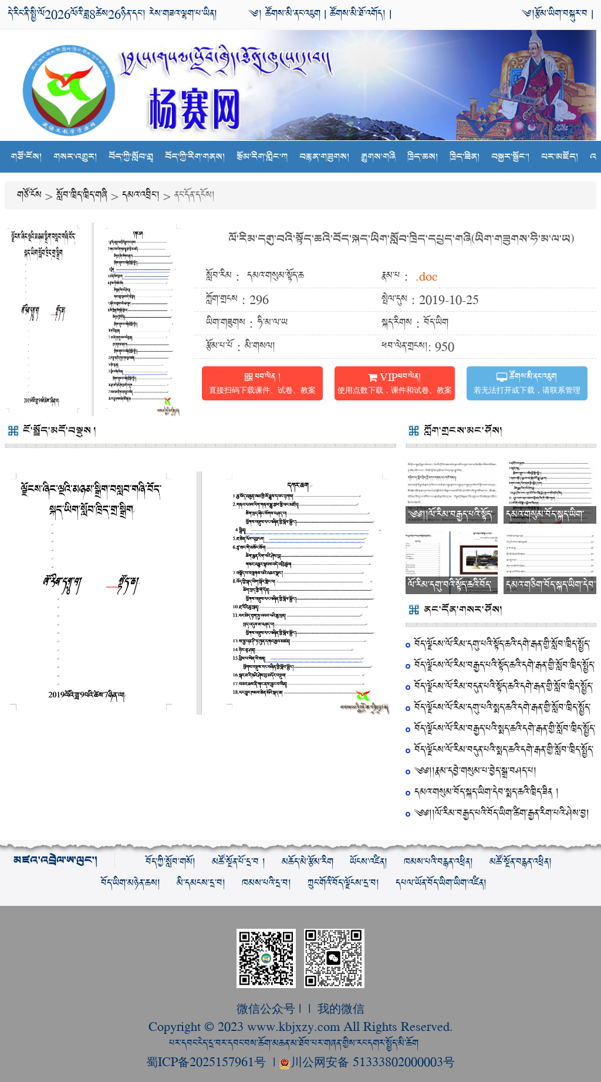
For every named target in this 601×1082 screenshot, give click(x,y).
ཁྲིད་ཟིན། (465, 156)
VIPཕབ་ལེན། (394, 384)
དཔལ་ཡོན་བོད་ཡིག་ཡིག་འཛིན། (441, 883)
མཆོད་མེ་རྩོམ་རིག (307, 862)
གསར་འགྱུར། (75, 156)
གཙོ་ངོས (29, 195)
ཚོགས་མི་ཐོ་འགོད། (358, 13)
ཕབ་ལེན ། (262, 384)
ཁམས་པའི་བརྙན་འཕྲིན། (438, 862)
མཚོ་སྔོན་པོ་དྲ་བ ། (238, 862)
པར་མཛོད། (559, 156)
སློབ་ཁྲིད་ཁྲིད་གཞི (81, 195)
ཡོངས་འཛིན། (368, 862)
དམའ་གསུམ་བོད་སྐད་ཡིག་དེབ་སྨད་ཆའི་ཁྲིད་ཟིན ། (486, 792)
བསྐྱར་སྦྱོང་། (510, 156)
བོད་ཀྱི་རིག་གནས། (195, 156)
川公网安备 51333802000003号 (373, 1061)
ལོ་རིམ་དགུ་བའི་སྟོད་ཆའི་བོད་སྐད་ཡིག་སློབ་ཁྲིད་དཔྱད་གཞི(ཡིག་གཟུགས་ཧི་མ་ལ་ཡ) (401, 239)
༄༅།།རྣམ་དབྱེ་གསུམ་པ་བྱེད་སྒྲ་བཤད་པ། (475, 771)
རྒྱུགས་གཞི (378, 156)
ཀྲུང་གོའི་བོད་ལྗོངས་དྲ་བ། (343, 883)
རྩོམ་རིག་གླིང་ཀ (262, 156)
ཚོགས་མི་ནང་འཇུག (291, 13)
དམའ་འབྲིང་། (141, 195)
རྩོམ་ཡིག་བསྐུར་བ (561, 13)
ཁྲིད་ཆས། (422, 156)
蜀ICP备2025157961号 (207, 1061)
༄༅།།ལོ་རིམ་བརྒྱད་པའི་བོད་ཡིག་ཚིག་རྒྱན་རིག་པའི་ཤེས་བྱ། (501, 813)
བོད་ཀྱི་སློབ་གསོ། (170, 862)
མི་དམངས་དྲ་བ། (201, 883)
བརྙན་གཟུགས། (324, 156)
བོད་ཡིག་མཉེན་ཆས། (130, 883)
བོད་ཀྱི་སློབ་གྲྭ (131, 156)
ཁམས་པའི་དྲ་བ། (266, 883)
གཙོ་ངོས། (26, 156)
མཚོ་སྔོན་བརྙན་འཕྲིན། (520, 862)
